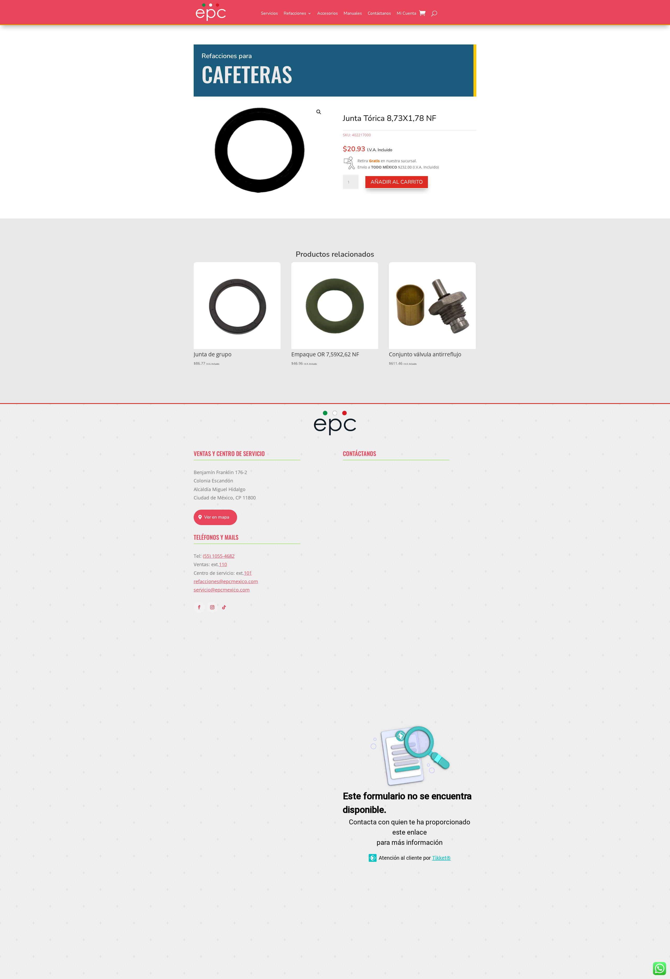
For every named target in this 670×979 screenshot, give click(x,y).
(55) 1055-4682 (218, 556)
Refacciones (295, 14)
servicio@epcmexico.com (222, 590)
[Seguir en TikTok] (224, 607)
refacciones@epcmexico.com (226, 581)
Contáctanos (379, 14)
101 (248, 573)
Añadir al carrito (397, 181)
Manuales (353, 14)
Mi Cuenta (406, 14)
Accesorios (327, 14)
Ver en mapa (216, 517)
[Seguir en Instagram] (212, 607)
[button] (318, 112)
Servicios (269, 14)
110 (223, 564)
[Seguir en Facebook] (199, 607)
